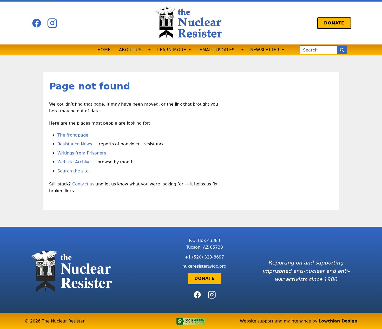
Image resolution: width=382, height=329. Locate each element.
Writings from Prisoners (81, 153)
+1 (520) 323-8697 (204, 257)
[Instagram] (52, 23)
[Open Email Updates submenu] (242, 50)
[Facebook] (36, 23)
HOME (104, 49)
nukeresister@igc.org (204, 266)
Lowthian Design (338, 321)
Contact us (83, 184)
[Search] (342, 50)
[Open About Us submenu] (149, 50)
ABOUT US (130, 49)
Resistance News (74, 143)
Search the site (73, 171)
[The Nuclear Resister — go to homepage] (191, 23)
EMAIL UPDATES (217, 49)
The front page (72, 135)
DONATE (334, 23)
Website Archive (74, 161)
